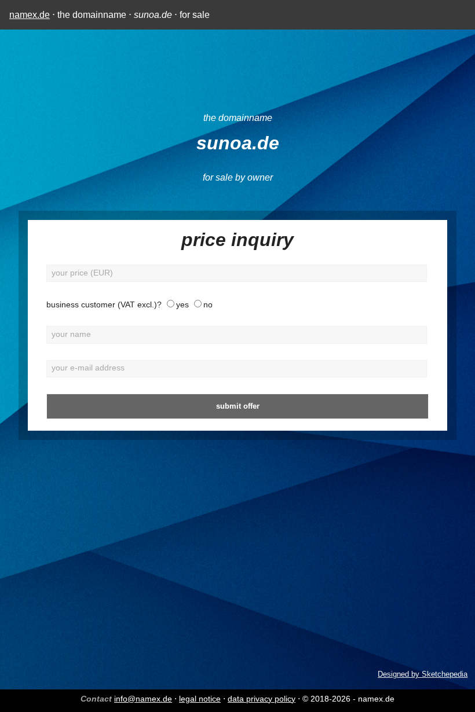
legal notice (200, 698)
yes (182, 304)
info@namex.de (143, 698)
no (208, 304)
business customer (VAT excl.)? (104, 304)
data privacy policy (261, 698)
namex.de (29, 15)
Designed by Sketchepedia (422, 674)
